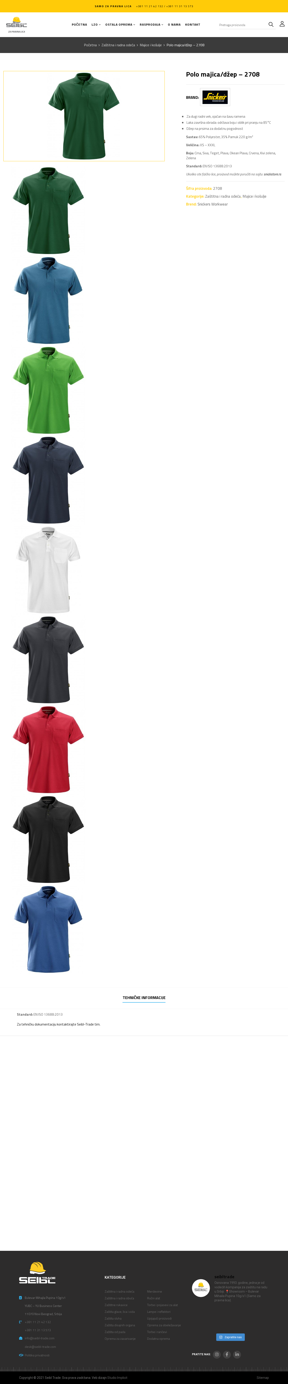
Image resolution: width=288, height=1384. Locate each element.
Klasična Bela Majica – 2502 (172, 1135)
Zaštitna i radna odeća (118, 45)
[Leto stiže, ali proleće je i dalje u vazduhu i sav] (220, 1313)
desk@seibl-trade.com (40, 1346)
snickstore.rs (272, 174)
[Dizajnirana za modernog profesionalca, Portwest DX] (200, 1325)
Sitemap (263, 1378)
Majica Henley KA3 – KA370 (101, 1135)
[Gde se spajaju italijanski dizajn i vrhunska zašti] (220, 1325)
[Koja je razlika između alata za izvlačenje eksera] (200, 1313)
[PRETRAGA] (272, 24)
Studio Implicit (117, 1378)
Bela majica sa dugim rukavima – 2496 (247, 1137)
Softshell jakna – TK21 (27, 1135)
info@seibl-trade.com (39, 1338)
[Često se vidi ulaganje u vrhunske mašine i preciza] (259, 1313)
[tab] (144, 998)
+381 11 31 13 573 (38, 1330)
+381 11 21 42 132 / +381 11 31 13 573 (164, 6)
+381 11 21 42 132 (38, 1322)
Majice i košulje (151, 45)
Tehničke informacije (144, 998)
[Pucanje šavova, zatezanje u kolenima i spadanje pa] (239, 1313)
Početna (90, 45)
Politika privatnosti (37, 1355)
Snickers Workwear (213, 204)
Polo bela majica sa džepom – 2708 (38, 1223)
